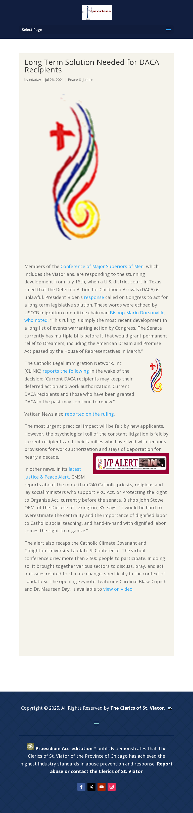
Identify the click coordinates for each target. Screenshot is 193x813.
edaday (35, 79)
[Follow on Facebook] (81, 787)
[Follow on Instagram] (112, 787)
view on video (117, 589)
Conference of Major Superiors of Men (102, 266)
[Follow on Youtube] (102, 787)
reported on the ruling (89, 414)
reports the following (65, 371)
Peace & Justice (80, 79)
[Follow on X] (91, 787)
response (94, 297)
